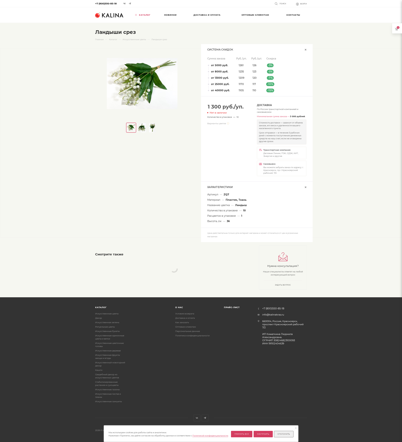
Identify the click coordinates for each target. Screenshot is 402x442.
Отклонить (283, 434)
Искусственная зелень (107, 322)
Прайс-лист (232, 307)
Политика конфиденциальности (192, 335)
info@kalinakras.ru (273, 314)
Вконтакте (197, 418)
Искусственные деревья (108, 350)
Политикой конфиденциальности (210, 435)
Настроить (263, 434)
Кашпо (98, 370)
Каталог (101, 307)
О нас (179, 307)
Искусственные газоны (107, 389)
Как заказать (182, 322)
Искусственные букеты (107, 331)
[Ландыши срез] (142, 83)
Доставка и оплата (185, 318)
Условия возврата (184, 313)
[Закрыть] (295, 428)
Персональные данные (187, 331)
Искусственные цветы (107, 313)
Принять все (241, 434)
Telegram (205, 418)
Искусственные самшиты (108, 401)
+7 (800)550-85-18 (106, 3)
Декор (98, 318)
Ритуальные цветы (105, 327)
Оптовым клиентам (185, 327)
